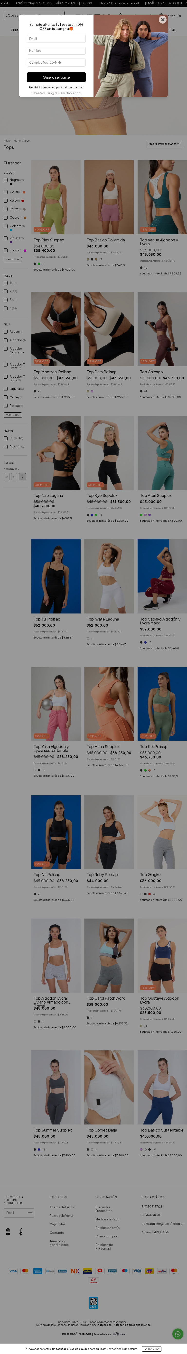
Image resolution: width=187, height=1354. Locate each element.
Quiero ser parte (56, 77)
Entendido (151, 1349)
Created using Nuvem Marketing (56, 93)
